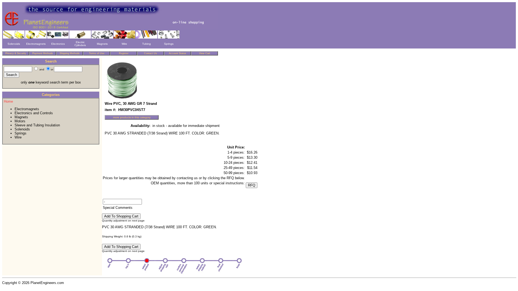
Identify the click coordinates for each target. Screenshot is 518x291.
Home (8, 101)
